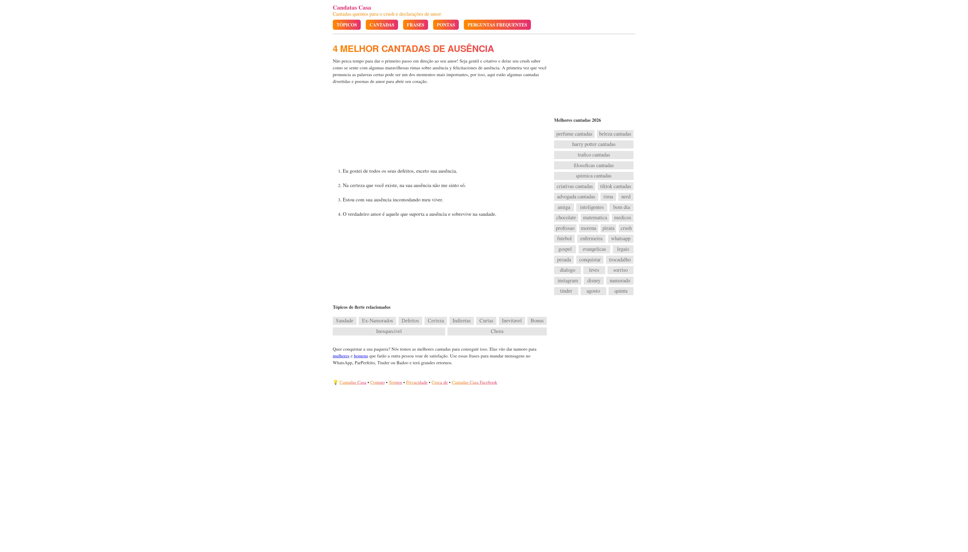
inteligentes (592, 207)
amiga (564, 207)
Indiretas (461, 321)
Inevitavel (512, 321)
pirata (608, 228)
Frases (415, 24)
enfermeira (591, 238)
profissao (565, 228)
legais (623, 249)
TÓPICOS (347, 24)
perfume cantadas (574, 134)
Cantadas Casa (353, 382)
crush (626, 228)
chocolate (566, 217)
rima (608, 197)
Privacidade (417, 382)
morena (588, 228)
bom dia (621, 207)
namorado (620, 281)
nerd (625, 197)
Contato (377, 382)
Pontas (446, 24)
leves (594, 270)
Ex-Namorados (377, 321)
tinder (566, 291)
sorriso (620, 270)
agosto (593, 291)
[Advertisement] (440, 127)
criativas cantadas (575, 186)
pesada (564, 260)
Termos (395, 382)
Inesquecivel (389, 331)
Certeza (436, 321)
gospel (565, 249)
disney (593, 281)
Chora (497, 331)
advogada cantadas (576, 197)
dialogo (567, 270)
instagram (568, 281)
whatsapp (620, 238)
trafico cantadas (594, 155)
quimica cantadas (594, 176)
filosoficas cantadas (594, 165)
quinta (621, 291)
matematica (595, 217)
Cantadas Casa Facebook (474, 382)
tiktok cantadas (615, 186)
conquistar (590, 260)
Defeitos (410, 321)
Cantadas (382, 24)
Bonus (537, 321)
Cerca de (440, 382)
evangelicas (594, 249)
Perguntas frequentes (497, 24)
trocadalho (620, 260)
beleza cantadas (615, 134)
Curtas (486, 321)
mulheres (341, 356)
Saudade (344, 321)
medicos (622, 217)
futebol (564, 238)
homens (361, 356)
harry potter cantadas (594, 144)
